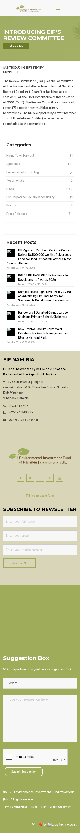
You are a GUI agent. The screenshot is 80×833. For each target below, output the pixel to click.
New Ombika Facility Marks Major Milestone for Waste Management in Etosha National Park (43, 333)
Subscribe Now (19, 563)
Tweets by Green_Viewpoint (23, 595)
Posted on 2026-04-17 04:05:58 (20, 305)
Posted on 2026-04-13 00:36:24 (32, 321)
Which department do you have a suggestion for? (37, 669)
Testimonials (15, 180)
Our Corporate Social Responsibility (30, 197)
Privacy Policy (38, 806)
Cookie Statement (60, 806)
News (10, 189)
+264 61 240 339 (20, 412)
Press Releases (16, 214)
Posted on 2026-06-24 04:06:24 (32, 284)
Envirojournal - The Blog (22, 172)
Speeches (13, 164)
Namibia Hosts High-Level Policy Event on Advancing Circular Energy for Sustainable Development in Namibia (44, 296)
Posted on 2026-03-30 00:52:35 (20, 342)
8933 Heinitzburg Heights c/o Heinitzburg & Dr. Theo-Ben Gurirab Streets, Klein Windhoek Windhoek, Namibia (36, 390)
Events (11, 205)
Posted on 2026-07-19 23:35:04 (20, 268)
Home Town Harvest (20, 155)
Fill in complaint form (40, 495)
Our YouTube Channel (23, 420)
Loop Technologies (64, 824)
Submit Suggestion (23, 771)
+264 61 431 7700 (20, 406)
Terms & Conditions (15, 806)
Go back (17, 45)
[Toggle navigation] (58, 8)
